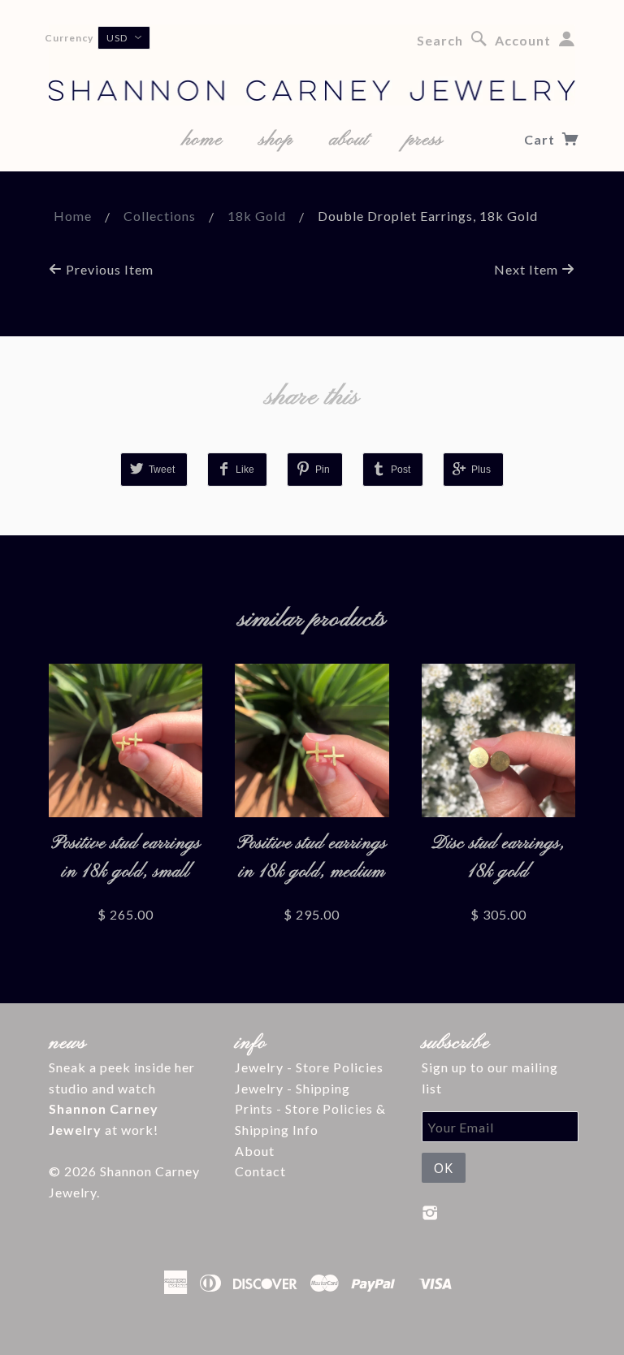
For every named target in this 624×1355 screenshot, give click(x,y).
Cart (541, 139)
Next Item (527, 269)
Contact (260, 1171)
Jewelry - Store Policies (309, 1067)
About (255, 1150)
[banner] (312, 65)
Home (73, 215)
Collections (160, 215)
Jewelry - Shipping (292, 1088)
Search (440, 40)
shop (275, 140)
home (202, 140)
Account (523, 40)
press (424, 140)
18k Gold (257, 215)
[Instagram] (430, 1213)
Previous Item (108, 269)
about (349, 140)
